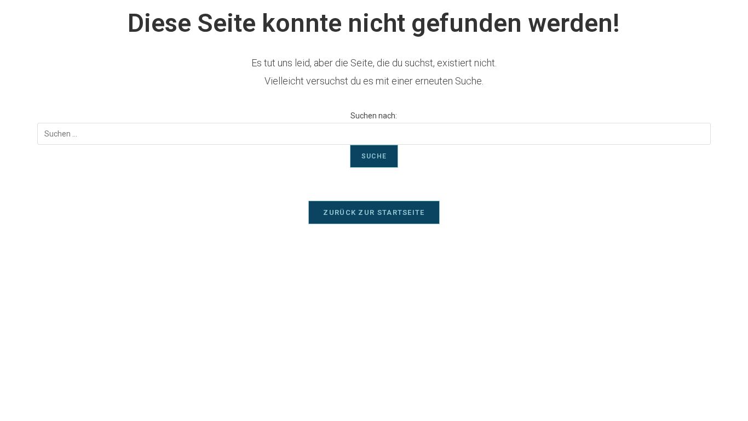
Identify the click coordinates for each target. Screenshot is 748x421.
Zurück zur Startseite (373, 212)
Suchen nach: (373, 115)
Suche (374, 156)
